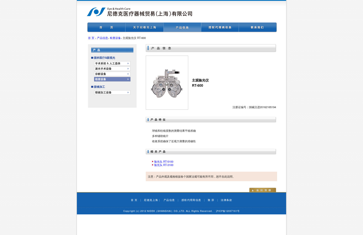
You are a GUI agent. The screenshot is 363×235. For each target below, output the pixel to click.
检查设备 (115, 38)
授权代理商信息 (220, 27)
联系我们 (258, 27)
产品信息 (182, 27)
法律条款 (226, 200)
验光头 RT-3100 (163, 165)
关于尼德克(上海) (144, 27)
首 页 (91, 38)
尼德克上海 (151, 200)
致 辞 (211, 200)
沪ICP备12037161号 (228, 210)
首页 (106, 27)
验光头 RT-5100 (163, 161)
